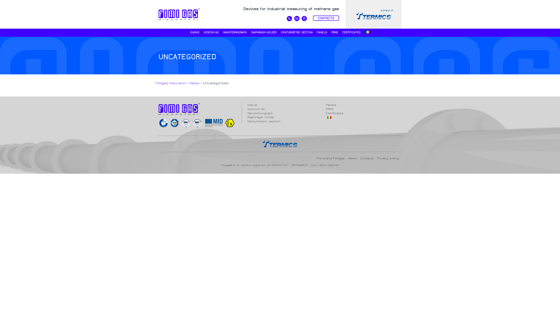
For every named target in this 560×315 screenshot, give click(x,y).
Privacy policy (388, 158)
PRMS (334, 32)
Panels (322, 32)
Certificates (351, 32)
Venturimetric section (297, 32)
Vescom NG (211, 32)
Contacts (367, 158)
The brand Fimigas (330, 158)
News (352, 158)
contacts (326, 18)
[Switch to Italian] (367, 33)
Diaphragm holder (263, 32)
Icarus (194, 32)
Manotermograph (235, 32)
